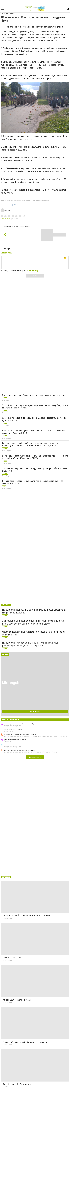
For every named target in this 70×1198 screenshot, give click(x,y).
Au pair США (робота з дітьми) (17, 1000)
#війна (7, 205)
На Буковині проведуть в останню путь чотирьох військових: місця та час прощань (34, 611)
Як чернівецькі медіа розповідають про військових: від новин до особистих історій (32, 482)
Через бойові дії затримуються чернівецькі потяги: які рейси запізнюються (34, 633)
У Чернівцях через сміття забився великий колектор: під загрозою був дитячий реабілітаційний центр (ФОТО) (35, 457)
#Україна (16, 205)
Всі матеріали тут (35, 711)
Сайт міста (8, 210)
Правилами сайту (32, 271)
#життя (22, 205)
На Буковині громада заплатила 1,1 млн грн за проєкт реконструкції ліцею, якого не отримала (30, 644)
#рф (11, 205)
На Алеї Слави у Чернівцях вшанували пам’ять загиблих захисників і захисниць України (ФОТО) (34, 431)
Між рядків (11, 683)
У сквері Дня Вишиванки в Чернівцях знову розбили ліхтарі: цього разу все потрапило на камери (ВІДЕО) (33, 622)
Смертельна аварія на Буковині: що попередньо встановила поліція (33, 395)
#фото (3, 205)
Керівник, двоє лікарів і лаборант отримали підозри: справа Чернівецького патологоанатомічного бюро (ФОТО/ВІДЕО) (30, 444)
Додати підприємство (35, 757)
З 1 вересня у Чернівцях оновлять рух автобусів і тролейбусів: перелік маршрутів (34, 469)
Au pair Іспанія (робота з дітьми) (18, 1084)
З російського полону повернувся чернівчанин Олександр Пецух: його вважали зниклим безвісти (35, 406)
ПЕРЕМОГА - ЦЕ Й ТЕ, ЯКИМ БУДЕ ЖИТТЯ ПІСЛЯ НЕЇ (26, 915)
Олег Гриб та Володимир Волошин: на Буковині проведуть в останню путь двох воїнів (34, 419)
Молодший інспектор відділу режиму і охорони (25, 1042)
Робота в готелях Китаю (14, 957)
